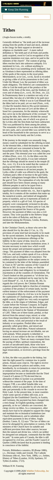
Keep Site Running (18, 9)
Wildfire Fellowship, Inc (37, 471)
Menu (26, 17)
